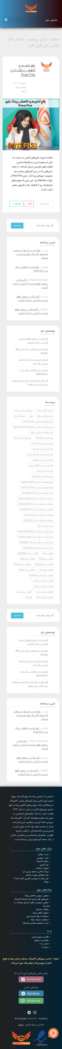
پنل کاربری (44, 864)
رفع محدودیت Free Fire (42, 476)
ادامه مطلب (44, 203)
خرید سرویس (42, 857)
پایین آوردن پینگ (45, 525)
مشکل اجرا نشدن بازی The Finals (38, 520)
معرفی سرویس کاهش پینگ (36, 895)
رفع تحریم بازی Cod (22, 438)
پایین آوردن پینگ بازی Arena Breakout (35, 531)
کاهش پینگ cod (27, 558)
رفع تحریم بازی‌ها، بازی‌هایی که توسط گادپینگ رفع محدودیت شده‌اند (30, 254)
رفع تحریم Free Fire (44, 438)
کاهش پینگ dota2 (22, 564)
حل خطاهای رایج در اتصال (37, 875)
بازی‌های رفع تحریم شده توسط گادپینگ (31, 899)
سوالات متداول (42, 909)
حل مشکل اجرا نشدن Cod (41, 432)
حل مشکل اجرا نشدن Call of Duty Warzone (33, 427)
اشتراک (17, 203)
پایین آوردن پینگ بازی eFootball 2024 (36, 542)
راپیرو (21, 1025)
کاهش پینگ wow (27, 569)
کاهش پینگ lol (46, 569)
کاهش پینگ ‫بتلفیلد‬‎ (44, 597)
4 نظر (24, 91)
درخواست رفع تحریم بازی (37, 916)
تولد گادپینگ (19, 416)
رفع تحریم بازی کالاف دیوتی (41, 465)
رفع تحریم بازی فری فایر (42, 449)
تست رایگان (43, 854)
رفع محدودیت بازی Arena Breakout (37, 481)
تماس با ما (43, 943)
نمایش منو (51, 20)
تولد (31, 416)
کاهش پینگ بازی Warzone (41, 575)
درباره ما (45, 947)
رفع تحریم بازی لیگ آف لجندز (40, 454)
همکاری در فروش (41, 940)
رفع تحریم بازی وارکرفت (43, 459)
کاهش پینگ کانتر (24, 591)
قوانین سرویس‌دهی (40, 936)
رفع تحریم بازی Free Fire (42, 443)
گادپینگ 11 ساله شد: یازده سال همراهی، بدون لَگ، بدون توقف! (29, 382)
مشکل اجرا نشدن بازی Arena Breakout (35, 498)
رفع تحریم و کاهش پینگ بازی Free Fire (22, 70)
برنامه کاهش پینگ (45, 416)
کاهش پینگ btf (46, 558)
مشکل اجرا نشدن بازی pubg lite (38, 514)
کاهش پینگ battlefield (28, 553)
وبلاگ (45, 881)
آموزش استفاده (42, 868)
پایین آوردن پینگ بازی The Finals (38, 547)
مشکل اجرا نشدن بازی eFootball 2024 (36, 509)
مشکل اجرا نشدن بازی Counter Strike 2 (35, 503)
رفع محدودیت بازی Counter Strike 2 (37, 487)
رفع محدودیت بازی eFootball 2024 (37, 492)
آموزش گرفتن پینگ (45, 410)
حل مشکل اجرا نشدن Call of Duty (37, 421)
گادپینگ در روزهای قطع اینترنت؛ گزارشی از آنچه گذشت (30, 283)
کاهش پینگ (21, 87)
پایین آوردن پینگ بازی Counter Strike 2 (35, 536)
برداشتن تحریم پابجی (23, 410)
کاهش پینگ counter (43, 564)
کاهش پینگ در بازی (44, 591)
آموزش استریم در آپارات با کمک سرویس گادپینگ (33, 361)
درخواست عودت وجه (39, 919)
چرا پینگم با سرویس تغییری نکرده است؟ (31, 878)
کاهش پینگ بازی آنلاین (43, 580)
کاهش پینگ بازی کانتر (43, 586)
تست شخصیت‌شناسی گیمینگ (35, 923)
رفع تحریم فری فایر (45, 470)
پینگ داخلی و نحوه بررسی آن (35, 871)
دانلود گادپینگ (42, 861)
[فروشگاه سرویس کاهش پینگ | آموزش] (31, 8)
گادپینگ (28, 597)
